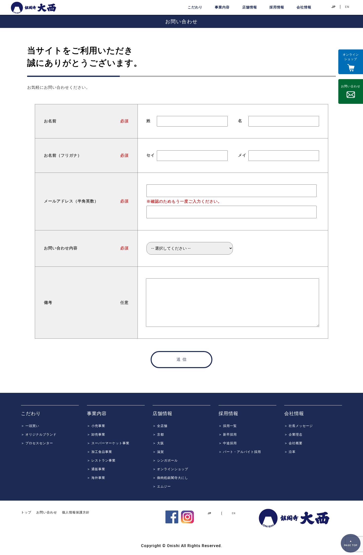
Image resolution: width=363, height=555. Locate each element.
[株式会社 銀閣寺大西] (172, 522)
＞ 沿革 (290, 452)
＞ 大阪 (158, 443)
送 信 (181, 359)
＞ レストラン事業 (101, 460)
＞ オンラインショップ (170, 469)
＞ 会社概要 (293, 443)
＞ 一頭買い (30, 426)
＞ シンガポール (165, 460)
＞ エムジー (162, 486)
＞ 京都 (158, 434)
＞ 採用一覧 (228, 426)
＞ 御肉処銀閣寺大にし (170, 478)
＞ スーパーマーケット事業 (108, 443)
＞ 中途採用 (228, 443)
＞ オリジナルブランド (39, 434)
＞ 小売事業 (96, 426)
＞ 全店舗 (160, 426)
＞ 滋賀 (158, 452)
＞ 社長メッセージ (298, 426)
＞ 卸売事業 (96, 434)
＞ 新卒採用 (228, 434)
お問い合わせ (46, 512)
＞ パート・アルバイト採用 (240, 452)
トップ (26, 512)
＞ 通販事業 (96, 469)
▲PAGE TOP (350, 543)
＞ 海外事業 (96, 478)
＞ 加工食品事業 (99, 452)
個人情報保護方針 (76, 512)
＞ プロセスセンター (37, 443)
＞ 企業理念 (293, 434)
